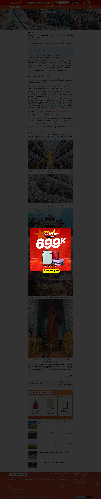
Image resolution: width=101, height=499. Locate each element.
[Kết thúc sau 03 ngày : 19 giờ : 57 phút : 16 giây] (50, 272)
